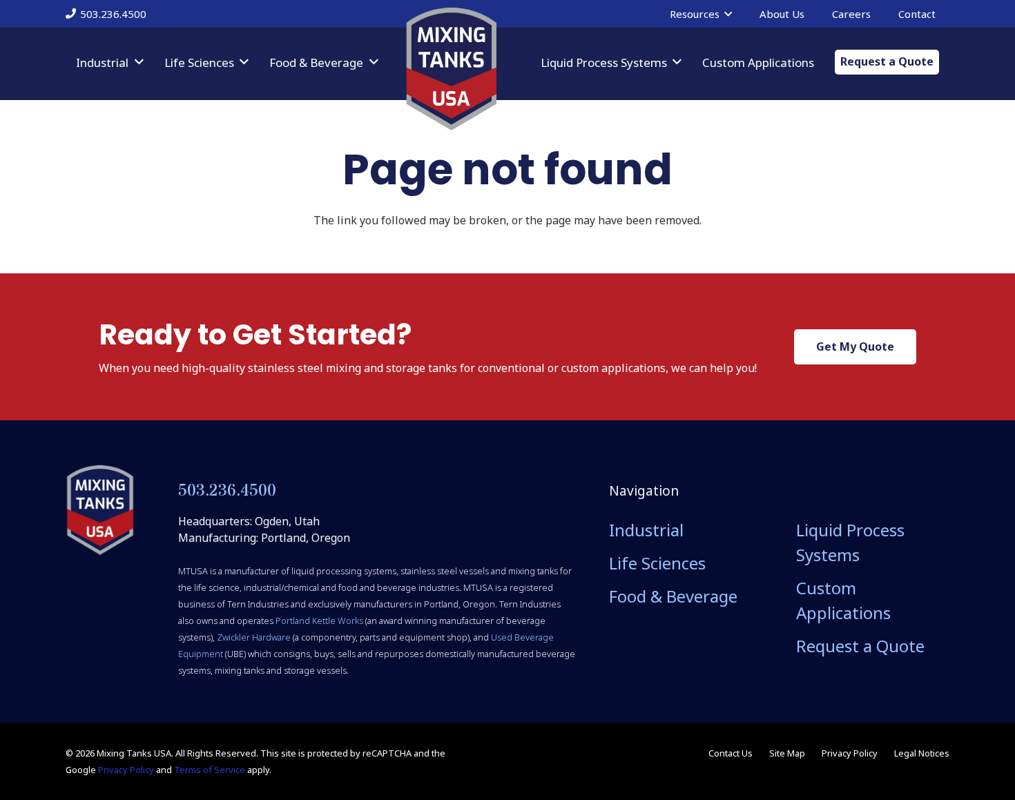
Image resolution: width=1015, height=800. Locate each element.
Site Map (787, 753)
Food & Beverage (673, 596)
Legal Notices (921, 753)
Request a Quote (860, 645)
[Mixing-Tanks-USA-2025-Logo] (100, 510)
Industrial (646, 529)
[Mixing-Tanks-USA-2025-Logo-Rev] (451, 69)
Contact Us (730, 753)
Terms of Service (209, 769)
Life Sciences (657, 563)
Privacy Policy (126, 769)
